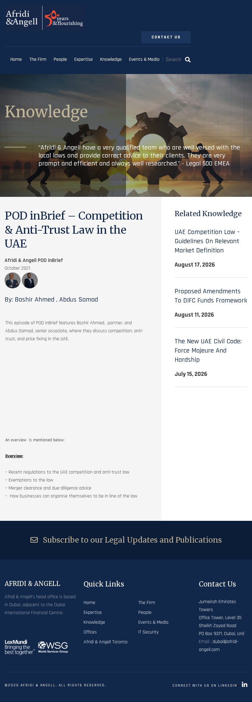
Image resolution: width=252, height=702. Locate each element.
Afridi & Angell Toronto (106, 642)
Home (16, 59)
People (60, 59)
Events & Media (144, 59)
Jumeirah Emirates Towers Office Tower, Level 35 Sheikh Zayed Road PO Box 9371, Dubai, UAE (222, 618)
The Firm (37, 59)
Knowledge (111, 59)
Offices (90, 632)
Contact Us (166, 37)
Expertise (83, 59)
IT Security (148, 632)
